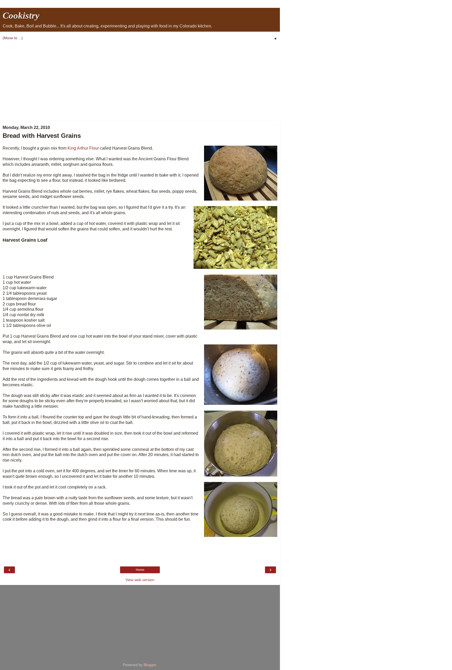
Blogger (150, 665)
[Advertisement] (140, 81)
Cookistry (21, 15)
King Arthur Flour (83, 148)
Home (140, 570)
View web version (140, 580)
